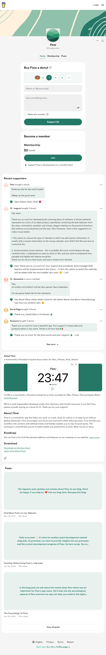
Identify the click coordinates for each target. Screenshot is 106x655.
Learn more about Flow (15, 451)
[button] (102, 5)
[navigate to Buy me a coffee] (4, 5)
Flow (53, 44)
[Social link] (5, 458)
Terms (60, 642)
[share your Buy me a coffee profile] (102, 40)
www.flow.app (10, 398)
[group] (53, 155)
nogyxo (17, 208)
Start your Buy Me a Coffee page (52, 647)
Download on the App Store (17, 448)
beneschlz (18, 279)
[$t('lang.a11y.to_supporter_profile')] (11, 201)
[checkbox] (34, 114)
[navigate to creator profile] (53, 35)
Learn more (94, 437)
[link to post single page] (53, 495)
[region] (53, 95)
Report (70, 642)
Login (96, 5)
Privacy (50, 642)
